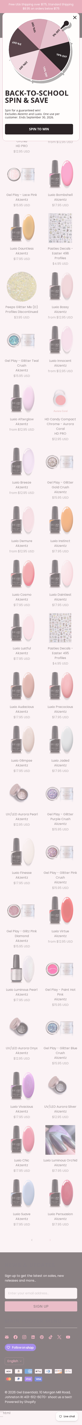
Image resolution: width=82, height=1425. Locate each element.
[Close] (75, 17)
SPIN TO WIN (39, 129)
